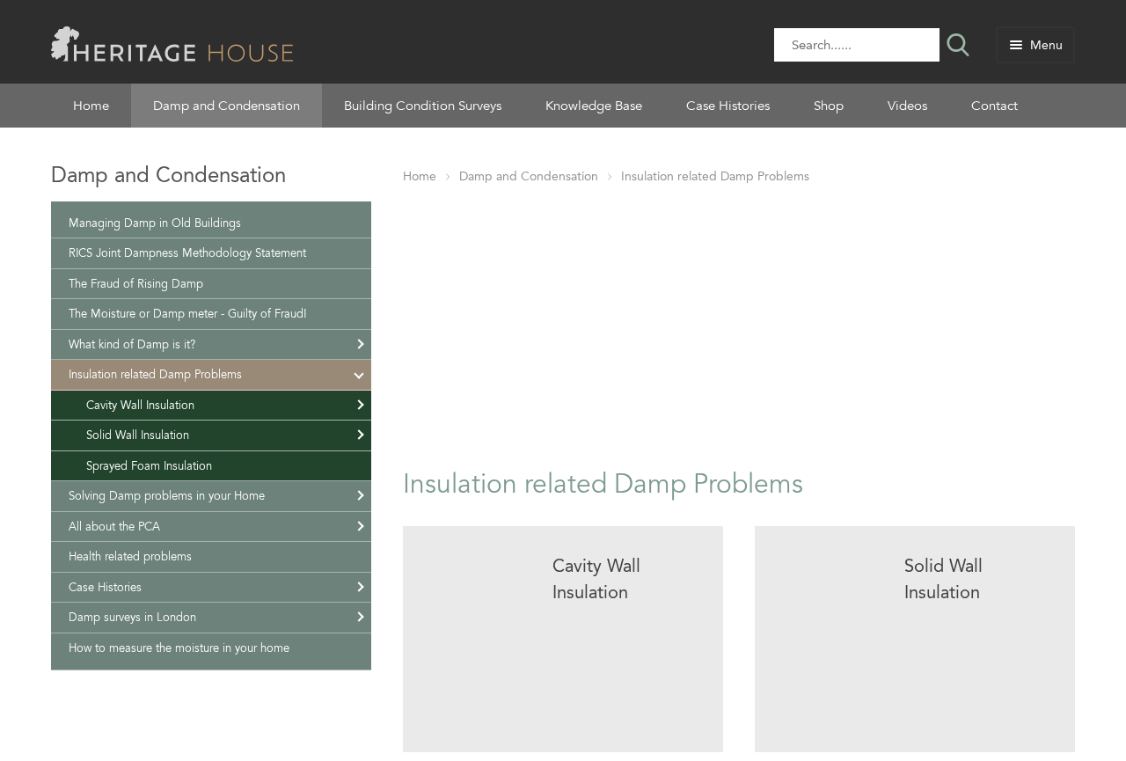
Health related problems (130, 556)
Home (91, 105)
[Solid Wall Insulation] (915, 639)
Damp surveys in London (132, 617)
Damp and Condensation (226, 105)
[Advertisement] (739, 323)
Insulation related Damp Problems (715, 176)
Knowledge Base (593, 105)
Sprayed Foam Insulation (149, 465)
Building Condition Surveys (422, 105)
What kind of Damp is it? (132, 344)
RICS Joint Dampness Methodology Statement (187, 252)
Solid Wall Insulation (137, 435)
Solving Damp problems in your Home (167, 495)
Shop (829, 105)
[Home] (172, 42)
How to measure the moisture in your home (179, 647)
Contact (994, 105)
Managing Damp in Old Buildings (155, 223)
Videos (907, 105)
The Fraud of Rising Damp (136, 283)
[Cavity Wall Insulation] (563, 639)
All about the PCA (114, 526)
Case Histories (728, 105)
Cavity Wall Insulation (140, 405)
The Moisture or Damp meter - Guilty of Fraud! (188, 313)
